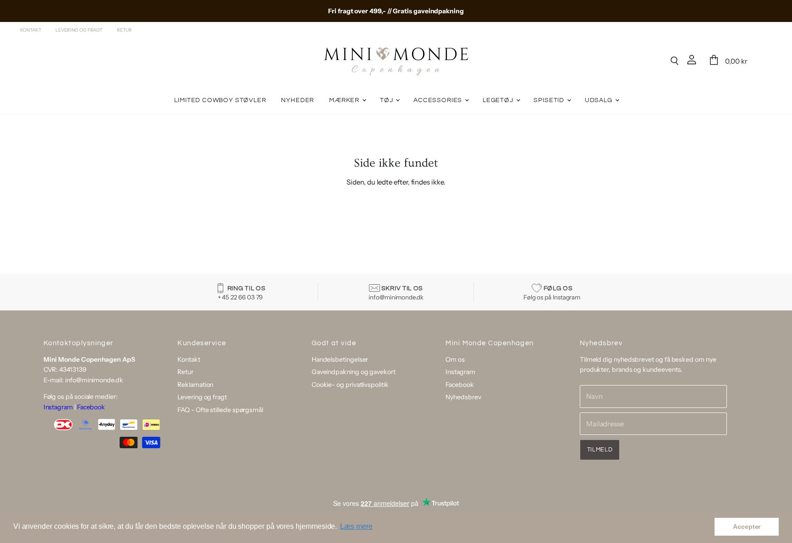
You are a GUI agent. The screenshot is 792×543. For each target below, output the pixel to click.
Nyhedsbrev (463, 397)
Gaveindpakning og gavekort (354, 372)
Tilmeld (600, 449)
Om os (455, 359)
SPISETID (550, 100)
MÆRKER (345, 100)
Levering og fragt (78, 30)
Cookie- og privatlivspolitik (350, 384)
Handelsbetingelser (340, 359)
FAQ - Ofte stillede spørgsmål (220, 410)
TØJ (387, 100)
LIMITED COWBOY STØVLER (220, 100)
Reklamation (195, 384)
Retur (124, 30)
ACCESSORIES (438, 100)
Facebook (91, 407)
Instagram (58, 407)
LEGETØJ (499, 100)
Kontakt (30, 30)
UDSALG (599, 100)
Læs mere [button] (356, 526)
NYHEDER (297, 100)
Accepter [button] (746, 526)
